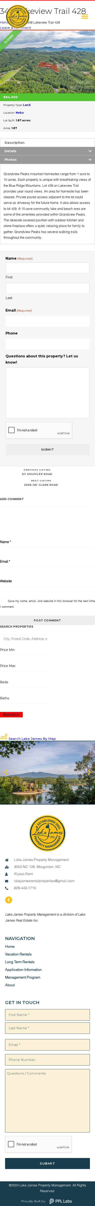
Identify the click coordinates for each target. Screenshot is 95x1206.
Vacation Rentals (18, 954)
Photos (10, 160)
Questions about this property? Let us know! (42, 359)
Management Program (22, 977)
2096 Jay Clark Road (41, 482)
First (9, 277)
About (10, 985)
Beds (4, 682)
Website (6, 581)
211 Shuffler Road (37, 472)
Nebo (20, 112)
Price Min (7, 650)
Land (26, 105)
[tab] (47, 142)
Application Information (23, 970)
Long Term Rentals (19, 962)
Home (10, 947)
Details (10, 151)
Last (9, 298)
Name (5, 542)
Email (19, 310)
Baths (4, 698)
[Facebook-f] (8, 899)
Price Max (7, 666)
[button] (85, 16)
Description (15, 143)
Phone (12, 333)
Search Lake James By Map (32, 739)
